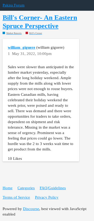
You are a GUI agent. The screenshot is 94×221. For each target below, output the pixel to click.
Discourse (31, 209)
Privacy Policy (46, 197)
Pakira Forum (14, 5)
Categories (26, 188)
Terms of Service (16, 197)
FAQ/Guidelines (53, 188)
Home (8, 188)
